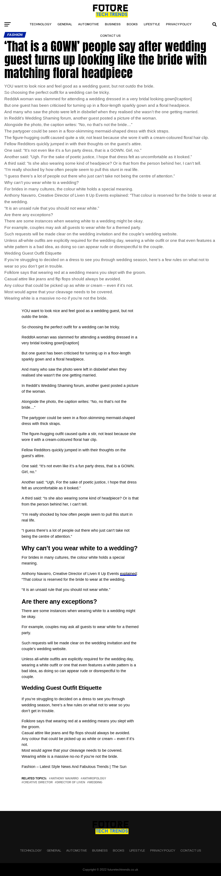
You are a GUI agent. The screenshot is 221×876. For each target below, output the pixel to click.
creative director (38, 782)
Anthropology (94, 778)
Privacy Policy (178, 24)
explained (128, 573)
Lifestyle (152, 24)
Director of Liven (71, 782)
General (64, 24)
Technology (40, 24)
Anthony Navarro (65, 778)
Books (132, 24)
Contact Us (110, 35)
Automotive (88, 24)
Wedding (95, 782)
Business (113, 24)
